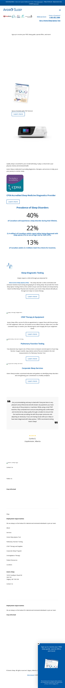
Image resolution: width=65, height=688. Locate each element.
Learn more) (39, 1)
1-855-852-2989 (54, 17)
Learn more (18, 114)
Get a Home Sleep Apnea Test (49, 21)
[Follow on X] (11, 483)
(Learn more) (30, 1)
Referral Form (41, 16)
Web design (30, 675)
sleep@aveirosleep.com (13, 474)
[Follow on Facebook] (8, 483)
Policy (54, 684)
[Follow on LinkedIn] (18, 483)
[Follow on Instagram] (14, 483)
